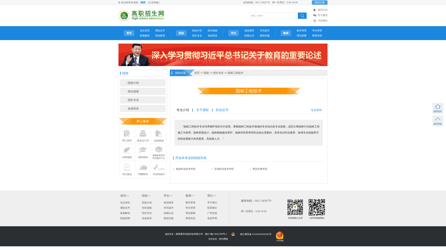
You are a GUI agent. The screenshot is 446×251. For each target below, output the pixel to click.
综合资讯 (145, 30)
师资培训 (317, 35)
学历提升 (265, 30)
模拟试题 (265, 35)
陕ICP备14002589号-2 (216, 234)
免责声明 (212, 218)
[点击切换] (153, 2)
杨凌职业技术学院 (185, 169)
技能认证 (249, 35)
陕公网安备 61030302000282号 (255, 234)
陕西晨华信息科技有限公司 (189, 234)
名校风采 (212, 35)
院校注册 (320, 2)
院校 (181, 33)
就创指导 (249, 30)
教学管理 (301, 30)
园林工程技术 (235, 72)
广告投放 (212, 213)
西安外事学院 (260, 169)
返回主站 (323, 10)
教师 (286, 33)
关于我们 (212, 202)
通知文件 (160, 30)
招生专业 (197, 35)
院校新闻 (160, 35)
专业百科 (316, 110)
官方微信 (323, 15)
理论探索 (301, 35)
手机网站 (323, 20)
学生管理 (317, 30)
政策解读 (145, 35)
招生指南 (212, 30)
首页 (196, 72)
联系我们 (212, 208)
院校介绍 (197, 30)
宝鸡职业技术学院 (224, 169)
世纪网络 (223, 239)
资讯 (129, 33)
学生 (233, 33)
